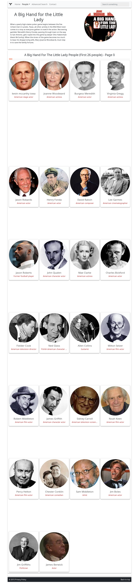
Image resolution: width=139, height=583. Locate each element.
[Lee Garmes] (115, 182)
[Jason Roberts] (23, 255)
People (25, 4)
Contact (52, 4)
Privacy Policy (20, 579)
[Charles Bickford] (115, 255)
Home (17, 4)
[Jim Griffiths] (23, 547)
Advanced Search (39, 4)
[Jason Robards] (23, 182)
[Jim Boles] (115, 474)
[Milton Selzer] (115, 328)
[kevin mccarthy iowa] (23, 75)
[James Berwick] (54, 547)
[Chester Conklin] (54, 474)
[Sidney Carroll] (84, 401)
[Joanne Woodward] (54, 75)
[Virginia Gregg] (115, 75)
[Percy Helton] (23, 474)
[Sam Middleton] (84, 474)
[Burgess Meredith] (84, 75)
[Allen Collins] (84, 328)
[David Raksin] (84, 182)
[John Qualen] (54, 255)
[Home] (10, 4)
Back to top (125, 579)
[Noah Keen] (115, 401)
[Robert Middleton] (23, 401)
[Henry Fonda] (54, 182)
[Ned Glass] (54, 328)
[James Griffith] (54, 401)
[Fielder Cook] (23, 328)
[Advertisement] (69, 118)
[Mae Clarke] (84, 255)
